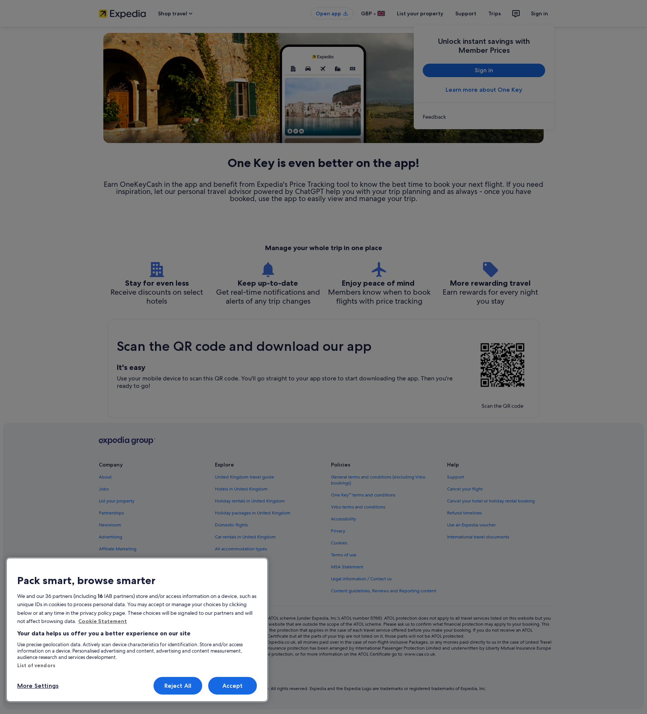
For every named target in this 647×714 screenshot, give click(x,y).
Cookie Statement (102, 621)
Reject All (178, 685)
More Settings (37, 685)
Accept (232, 685)
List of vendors (36, 665)
